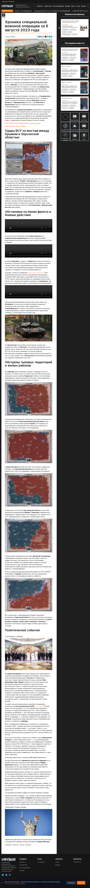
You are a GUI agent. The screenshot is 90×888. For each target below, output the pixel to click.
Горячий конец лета (67, 98)
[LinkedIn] (51, 36)
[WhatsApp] (47, 36)
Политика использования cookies (15, 883)
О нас (78, 6)
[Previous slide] (59, 28)
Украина (28, 844)
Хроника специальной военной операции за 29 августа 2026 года (70, 49)
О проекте (41, 862)
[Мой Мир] (49, 36)
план (32, 740)
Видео (57, 865)
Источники (39, 706)
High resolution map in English (15, 126)
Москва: (8, 1)
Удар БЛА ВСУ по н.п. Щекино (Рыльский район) (66, 11)
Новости (40, 6)
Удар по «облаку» (66, 82)
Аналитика (48, 6)
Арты (73, 6)
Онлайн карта (7, 11)
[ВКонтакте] (40, 36)
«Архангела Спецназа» (36, 273)
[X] (45, 36)
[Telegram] (44, 36)
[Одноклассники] (42, 36)
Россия (22, 844)
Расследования (58, 6)
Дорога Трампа (66, 66)
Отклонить (71, 883)
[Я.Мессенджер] (38, 36)
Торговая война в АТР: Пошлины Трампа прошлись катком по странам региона (70, 21)
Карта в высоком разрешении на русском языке (22, 123)
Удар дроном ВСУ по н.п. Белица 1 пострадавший (29, 11)
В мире (67, 6)
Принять (81, 883)
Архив (83, 6)
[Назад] (3, 15)
